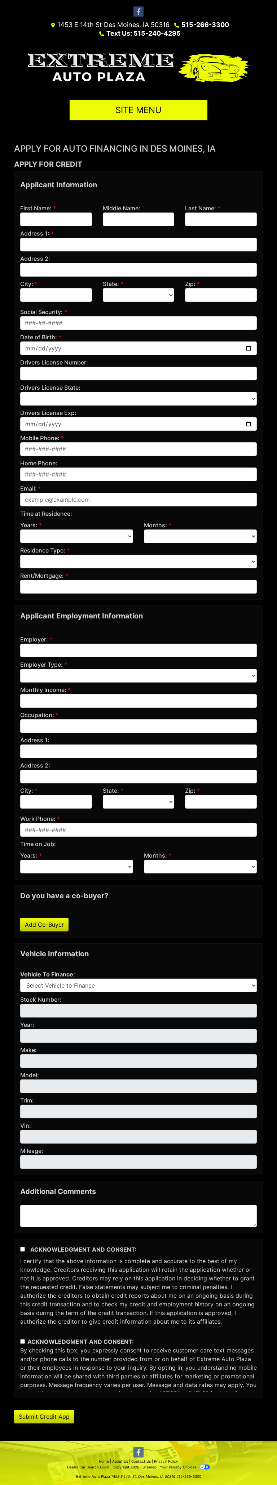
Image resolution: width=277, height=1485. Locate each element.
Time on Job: (38, 843)
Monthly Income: (43, 689)
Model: (29, 1075)
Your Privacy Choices (179, 1467)
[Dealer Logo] (138, 69)
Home (104, 1461)
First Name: (36, 208)
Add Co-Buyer (44, 924)
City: (26, 283)
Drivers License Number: (54, 362)
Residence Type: (42, 550)
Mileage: (31, 1150)
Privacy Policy (166, 1461)
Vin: (25, 1125)
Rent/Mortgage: (42, 575)
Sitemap (149, 1467)
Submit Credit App (44, 1416)
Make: (28, 1050)
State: (111, 283)
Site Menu (138, 110)
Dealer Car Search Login (88, 1467)
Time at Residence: (46, 513)
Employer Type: (41, 664)
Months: (155, 525)
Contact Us (141, 1461)
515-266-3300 (205, 24)
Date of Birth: (38, 337)
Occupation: (37, 715)
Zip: (190, 283)
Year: (27, 1024)
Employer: (34, 639)
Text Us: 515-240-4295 (143, 33)
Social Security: (41, 312)
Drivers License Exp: (48, 412)
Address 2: (35, 258)
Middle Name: (121, 208)
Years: (29, 525)
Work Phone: (38, 818)
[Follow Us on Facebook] (138, 11)
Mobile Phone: (40, 438)
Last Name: (200, 208)
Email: (28, 488)
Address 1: (34, 233)
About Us (120, 1461)
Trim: (27, 1100)
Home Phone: (38, 463)
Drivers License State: (50, 387)
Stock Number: (40, 999)
